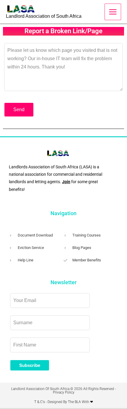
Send (19, 109)
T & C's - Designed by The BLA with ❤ (63, 402)
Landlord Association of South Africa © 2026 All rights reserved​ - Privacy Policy (63, 390)
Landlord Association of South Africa (44, 16)
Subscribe (29, 365)
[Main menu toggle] (113, 12)
